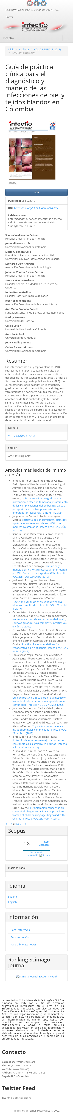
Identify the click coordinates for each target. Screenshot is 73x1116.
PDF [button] (36, 192)
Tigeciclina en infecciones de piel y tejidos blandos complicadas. (37, 603)
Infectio (8, 38)
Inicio (11, 49)
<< (6, 824)
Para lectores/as (20, 930)
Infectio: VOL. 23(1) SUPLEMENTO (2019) (39, 574)
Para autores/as (20, 937)
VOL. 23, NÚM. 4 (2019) (47, 49)
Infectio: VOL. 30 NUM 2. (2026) (46, 704)
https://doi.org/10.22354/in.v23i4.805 (36, 208)
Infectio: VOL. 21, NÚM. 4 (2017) (41, 818)
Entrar (9, 17)
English (12, 902)
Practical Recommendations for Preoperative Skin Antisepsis (35, 646)
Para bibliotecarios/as (23, 944)
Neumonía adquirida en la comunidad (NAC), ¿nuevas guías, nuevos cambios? (39, 621)
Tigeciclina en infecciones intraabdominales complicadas (37, 727)
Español (13, 896)
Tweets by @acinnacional (17, 1098)
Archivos (24, 49)
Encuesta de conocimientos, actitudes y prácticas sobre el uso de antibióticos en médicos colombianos (39, 523)
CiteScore (44, 843)
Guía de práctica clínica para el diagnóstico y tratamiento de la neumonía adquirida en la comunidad (39, 701)
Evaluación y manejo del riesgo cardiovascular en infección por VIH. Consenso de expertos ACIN (39, 569)
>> (25, 824)
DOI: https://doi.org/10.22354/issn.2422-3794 (31, 10)
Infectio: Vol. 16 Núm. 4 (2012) (43, 512)
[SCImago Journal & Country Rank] (36, 976)
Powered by (33, 855)
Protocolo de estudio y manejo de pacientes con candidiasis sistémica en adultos (38, 742)
